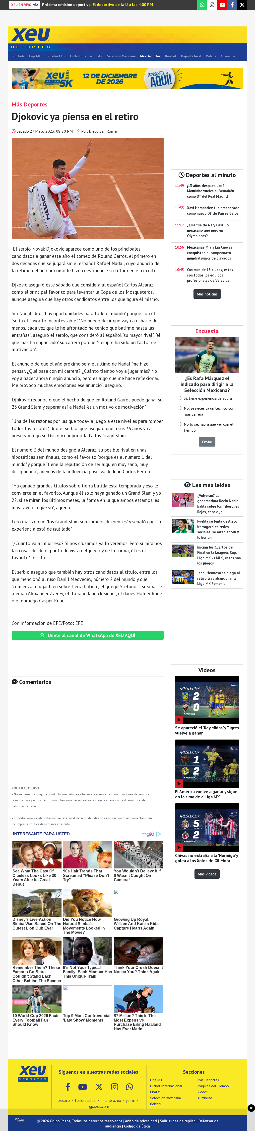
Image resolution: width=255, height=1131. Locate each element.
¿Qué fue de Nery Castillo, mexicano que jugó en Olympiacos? (208, 230)
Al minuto (228, 56)
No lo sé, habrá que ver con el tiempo (208, 427)
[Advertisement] (88, 739)
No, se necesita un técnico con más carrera (209, 411)
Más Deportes (150, 56)
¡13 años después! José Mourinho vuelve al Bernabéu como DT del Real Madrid (210, 191)
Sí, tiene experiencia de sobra (208, 398)
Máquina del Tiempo (213, 1086)
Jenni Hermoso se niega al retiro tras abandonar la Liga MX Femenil (218, 578)
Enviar (207, 441)
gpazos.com (99, 1106)
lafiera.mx (112, 1100)
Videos (211, 56)
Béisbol (170, 56)
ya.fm (130, 1100)
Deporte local (191, 56)
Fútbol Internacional (85, 56)
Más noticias (207, 293)
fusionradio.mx (87, 1100)
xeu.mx (64, 1100)
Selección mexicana (165, 1098)
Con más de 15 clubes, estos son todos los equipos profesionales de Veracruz (210, 275)
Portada (18, 56)
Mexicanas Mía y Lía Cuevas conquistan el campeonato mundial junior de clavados (209, 252)
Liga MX (35, 56)
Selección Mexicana (121, 56)
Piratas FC (55, 56)
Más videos (207, 873)
